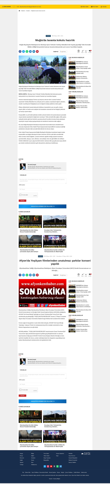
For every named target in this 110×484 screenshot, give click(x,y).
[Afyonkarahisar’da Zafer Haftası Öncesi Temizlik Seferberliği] (30, 221)
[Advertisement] (55, 23)
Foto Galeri (95, 6)
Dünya (21, 455)
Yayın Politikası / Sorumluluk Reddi (40, 472)
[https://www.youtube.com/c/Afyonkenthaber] (51, 466)
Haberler (23, 10)
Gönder (22, 200)
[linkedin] (33, 51)
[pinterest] (37, 51)
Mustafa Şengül (32, 164)
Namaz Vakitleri (72, 462)
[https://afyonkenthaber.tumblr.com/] (54, 466)
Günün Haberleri (60, 453)
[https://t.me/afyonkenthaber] (60, 466)
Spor (32, 462)
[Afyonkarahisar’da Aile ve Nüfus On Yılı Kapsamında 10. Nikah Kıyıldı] (54, 241)
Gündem (28, 10)
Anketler (71, 453)
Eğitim (32, 455)
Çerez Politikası (69, 472)
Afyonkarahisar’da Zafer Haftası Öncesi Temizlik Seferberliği (29, 231)
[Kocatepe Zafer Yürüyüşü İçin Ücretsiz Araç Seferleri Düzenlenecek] (54, 221)
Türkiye (21, 464)
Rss (23, 472)
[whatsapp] (27, 51)
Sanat (32, 460)
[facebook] (20, 51)
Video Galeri (85, 6)
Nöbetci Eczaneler (73, 460)
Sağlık (21, 460)
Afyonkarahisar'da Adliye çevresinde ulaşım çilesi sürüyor (29, 250)
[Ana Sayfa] (19, 10)
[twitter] (23, 51)
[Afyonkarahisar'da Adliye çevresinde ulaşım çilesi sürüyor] (30, 241)
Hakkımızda (84, 472)
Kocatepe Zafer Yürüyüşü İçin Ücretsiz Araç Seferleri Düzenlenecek (52, 231)
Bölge (32, 453)
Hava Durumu (72, 455)
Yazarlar (104, 6)
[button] (15, 6)
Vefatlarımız (34, 464)
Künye (58, 472)
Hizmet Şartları (52, 472)
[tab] (23, 175)
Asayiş (21, 453)
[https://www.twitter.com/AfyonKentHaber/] (45, 466)
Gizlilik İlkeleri (77, 472)
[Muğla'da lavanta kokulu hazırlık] (42, 69)
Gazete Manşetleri (73, 457)
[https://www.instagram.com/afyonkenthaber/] (48, 466)
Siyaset (21, 462)
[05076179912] (57, 466)
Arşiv (57, 455)
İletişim (62, 472)
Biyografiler (46, 460)
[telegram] (30, 51)
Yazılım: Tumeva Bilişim (54, 478)
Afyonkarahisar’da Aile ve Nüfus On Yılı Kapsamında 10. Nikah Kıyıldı (54, 250)
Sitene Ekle (27, 472)
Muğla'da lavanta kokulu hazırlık (38, 10)
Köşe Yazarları (47, 457)
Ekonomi (22, 457)
